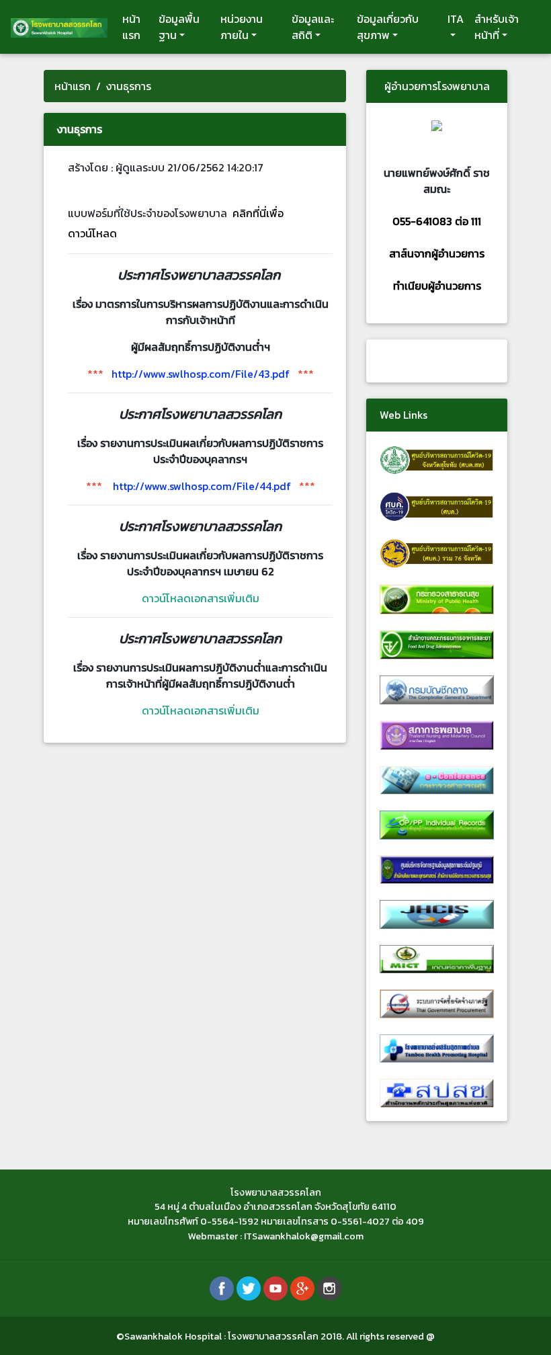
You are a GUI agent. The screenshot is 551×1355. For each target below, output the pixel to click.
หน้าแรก (131, 27)
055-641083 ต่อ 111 (436, 221)
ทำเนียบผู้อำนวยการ (437, 286)
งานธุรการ (128, 86)
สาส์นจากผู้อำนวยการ (436, 253)
